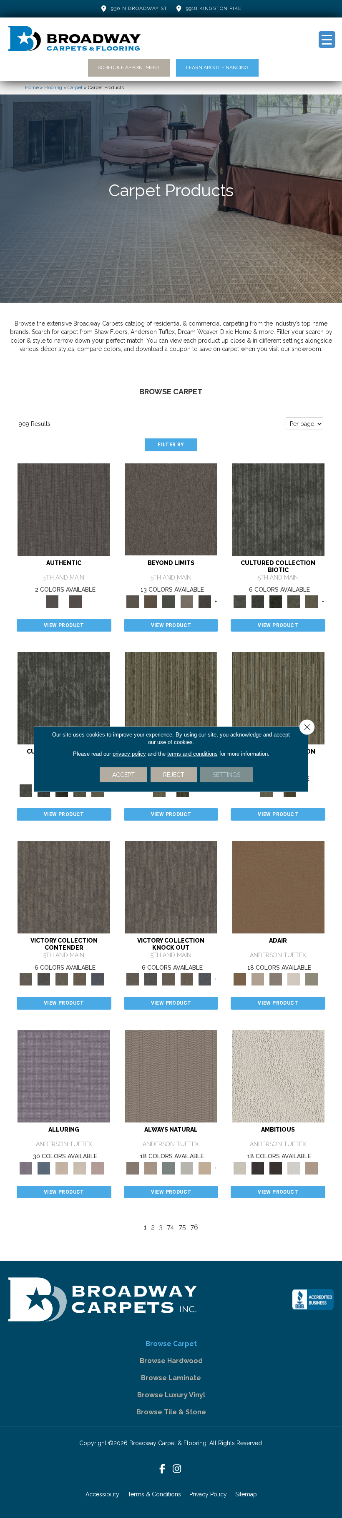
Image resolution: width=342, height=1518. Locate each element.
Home (32, 87)
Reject (173, 774)
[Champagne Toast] (257, 979)
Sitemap (246, 1494)
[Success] (98, 979)
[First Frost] (294, 1168)
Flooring (53, 87)
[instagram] (177, 1469)
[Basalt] (61, 1168)
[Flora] (168, 601)
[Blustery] (186, 1168)
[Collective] (276, 601)
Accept (123, 774)
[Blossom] (98, 1168)
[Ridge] (204, 601)
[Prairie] (186, 601)
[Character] (257, 601)
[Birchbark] (79, 1168)
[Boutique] (204, 1168)
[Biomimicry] (278, 509)
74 (170, 1227)
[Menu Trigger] (327, 39)
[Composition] (294, 601)
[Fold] (171, 698)
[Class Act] (276, 979)
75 (182, 1227)
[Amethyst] (64, 1076)
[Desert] (171, 509)
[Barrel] (171, 1076)
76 (194, 1227)
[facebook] (162, 1469)
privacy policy (129, 754)
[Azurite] (43, 1168)
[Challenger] (64, 886)
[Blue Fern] (168, 1168)
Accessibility (102, 1494)
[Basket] (150, 1168)
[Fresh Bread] (311, 1168)
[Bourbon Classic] (278, 886)
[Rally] (79, 979)
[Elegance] (294, 979)
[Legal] (64, 509)
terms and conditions (192, 754)
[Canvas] (278, 1076)
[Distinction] (311, 601)
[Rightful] (75, 601)
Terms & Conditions (154, 1494)
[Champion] (43, 979)
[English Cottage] (311, 979)
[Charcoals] (257, 1168)
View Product (64, 625)
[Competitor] (61, 979)
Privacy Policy (208, 1494)
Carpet (75, 87)
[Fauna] (150, 601)
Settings (226, 774)
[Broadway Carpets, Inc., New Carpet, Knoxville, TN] (313, 1299)
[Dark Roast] (276, 1168)
